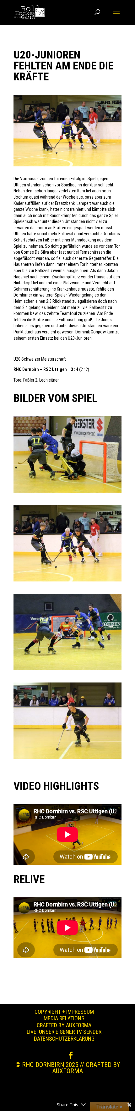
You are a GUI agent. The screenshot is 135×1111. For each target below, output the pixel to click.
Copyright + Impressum (64, 1011)
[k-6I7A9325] (68, 492)
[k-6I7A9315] (68, 581)
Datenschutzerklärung (64, 1038)
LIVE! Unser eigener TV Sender (64, 1031)
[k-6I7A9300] (68, 669)
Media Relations (64, 1018)
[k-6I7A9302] (68, 758)
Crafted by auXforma (64, 1025)
